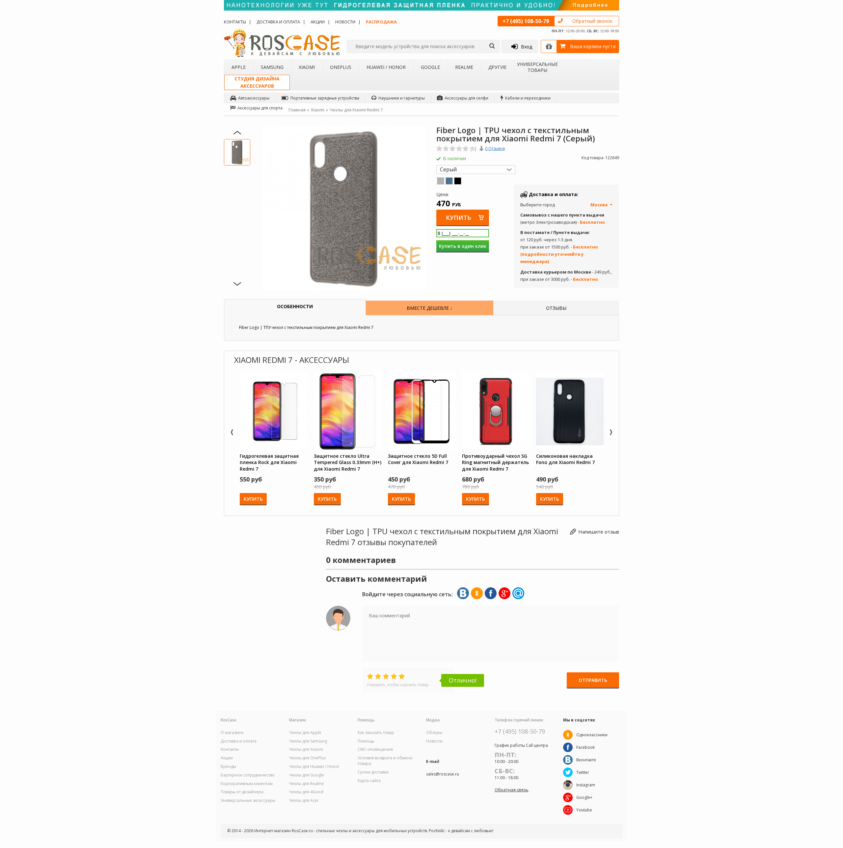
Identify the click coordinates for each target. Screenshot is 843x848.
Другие (497, 67)
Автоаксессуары (253, 98)
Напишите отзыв (598, 531)
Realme (464, 67)
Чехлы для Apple (305, 732)
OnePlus (340, 67)
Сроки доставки (373, 772)
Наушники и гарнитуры (401, 98)
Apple (238, 67)
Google (430, 67)
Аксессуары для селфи (466, 98)
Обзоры (434, 732)
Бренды (228, 766)
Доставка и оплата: (553, 194)
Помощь (366, 741)
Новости (345, 22)
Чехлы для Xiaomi (306, 749)
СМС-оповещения (375, 749)
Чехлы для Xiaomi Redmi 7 (356, 110)
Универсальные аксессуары (248, 800)
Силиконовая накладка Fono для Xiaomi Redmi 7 (565, 459)
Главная (297, 110)
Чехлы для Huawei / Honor (314, 766)
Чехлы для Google (306, 775)
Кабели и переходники (528, 98)
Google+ (584, 797)
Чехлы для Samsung (308, 741)
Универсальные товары (537, 67)
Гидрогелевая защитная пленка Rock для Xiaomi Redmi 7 (269, 462)
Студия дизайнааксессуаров (257, 82)
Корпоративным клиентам (247, 783)
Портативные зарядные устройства (324, 98)
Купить (458, 217)
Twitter (582, 772)
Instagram (585, 785)
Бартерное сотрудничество (248, 775)
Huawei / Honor (386, 67)
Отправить (593, 680)
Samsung (272, 67)
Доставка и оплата (278, 22)
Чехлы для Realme (306, 783)
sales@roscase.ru (442, 774)
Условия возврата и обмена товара (385, 760)
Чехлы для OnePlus (307, 758)
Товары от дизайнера (242, 792)
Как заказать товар (376, 732)
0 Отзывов (495, 148)
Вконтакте (586, 760)
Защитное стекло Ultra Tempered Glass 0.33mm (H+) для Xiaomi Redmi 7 (347, 462)
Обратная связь (512, 790)
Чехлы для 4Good (306, 792)
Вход (526, 47)
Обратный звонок (592, 21)
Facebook (585, 747)
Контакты (235, 22)
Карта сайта (369, 780)
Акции (318, 22)
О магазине (232, 732)
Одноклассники (592, 735)
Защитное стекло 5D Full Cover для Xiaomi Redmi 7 (418, 459)
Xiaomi (307, 67)
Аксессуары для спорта (260, 108)
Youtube (584, 810)
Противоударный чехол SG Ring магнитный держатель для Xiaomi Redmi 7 (495, 462)
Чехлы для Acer (304, 800)
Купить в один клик (462, 246)
